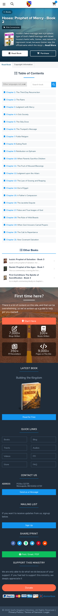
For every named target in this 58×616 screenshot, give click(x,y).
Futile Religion (17, 136)
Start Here (30, 321)
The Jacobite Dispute (20, 203)
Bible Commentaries (12, 27)
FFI (34, 456)
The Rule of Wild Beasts (22, 217)
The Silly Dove (17, 122)
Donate (29, 587)
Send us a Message (29, 492)
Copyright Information (23, 64)
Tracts (7, 447)
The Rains (15, 99)
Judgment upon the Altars (22, 173)
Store (6, 464)
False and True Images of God (24, 210)
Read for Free (29, 417)
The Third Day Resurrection (23, 92)
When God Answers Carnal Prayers (27, 225)
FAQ (35, 464)
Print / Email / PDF (30, 554)
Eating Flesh (16, 144)
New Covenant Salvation (22, 239)
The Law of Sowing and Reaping (25, 180)
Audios (36, 447)
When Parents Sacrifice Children (25, 158)
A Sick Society (17, 114)
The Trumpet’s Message (21, 129)
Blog (35, 439)
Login (46, 612)
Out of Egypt (17, 188)
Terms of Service (33, 612)
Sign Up (29, 525)
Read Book (6, 64)
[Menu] (4, 4)
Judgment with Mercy (20, 107)
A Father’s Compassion (21, 195)
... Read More (49, 45)
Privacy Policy (16, 612)
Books (8, 12)
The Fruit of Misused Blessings (25, 166)
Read (16, 53)
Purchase (44, 53)
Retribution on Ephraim (21, 151)
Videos (7, 456)
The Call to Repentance (22, 232)
